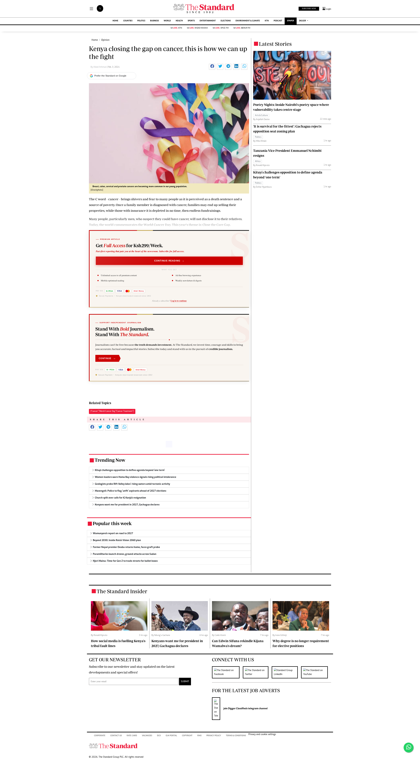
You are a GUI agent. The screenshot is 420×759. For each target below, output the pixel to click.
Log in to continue (179, 300)
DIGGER (302, 21)
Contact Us (116, 736)
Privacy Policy (213, 736)
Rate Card (132, 736)
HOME (115, 21)
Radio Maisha (199, 28)
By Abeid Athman (99, 67)
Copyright (187, 736)
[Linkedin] (286, 672)
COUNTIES (127, 21)
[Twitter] (257, 672)
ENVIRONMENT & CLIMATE (248, 21)
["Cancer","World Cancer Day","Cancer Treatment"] (112, 411)
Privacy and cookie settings (262, 734)
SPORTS (191, 21)
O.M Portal (171, 736)
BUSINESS (154, 21)
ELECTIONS (226, 21)
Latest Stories (275, 44)
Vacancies (147, 736)
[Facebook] (227, 672)
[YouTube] (316, 672)
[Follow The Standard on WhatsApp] (408, 747)
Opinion (105, 40)
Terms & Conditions (236, 736)
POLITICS (141, 21)
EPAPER (290, 21)
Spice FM (222, 28)
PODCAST (278, 21)
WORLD (167, 21)
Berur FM (243, 28)
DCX (159, 736)
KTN (267, 21)
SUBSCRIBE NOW (309, 9)
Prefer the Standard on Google (110, 75)
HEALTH (179, 21)
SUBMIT (185, 681)
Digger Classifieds (238, 708)
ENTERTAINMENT (208, 21)
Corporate (99, 736)
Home (95, 40)
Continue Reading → (169, 260)
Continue (107, 358)
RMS (199, 736)
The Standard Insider (122, 591)
